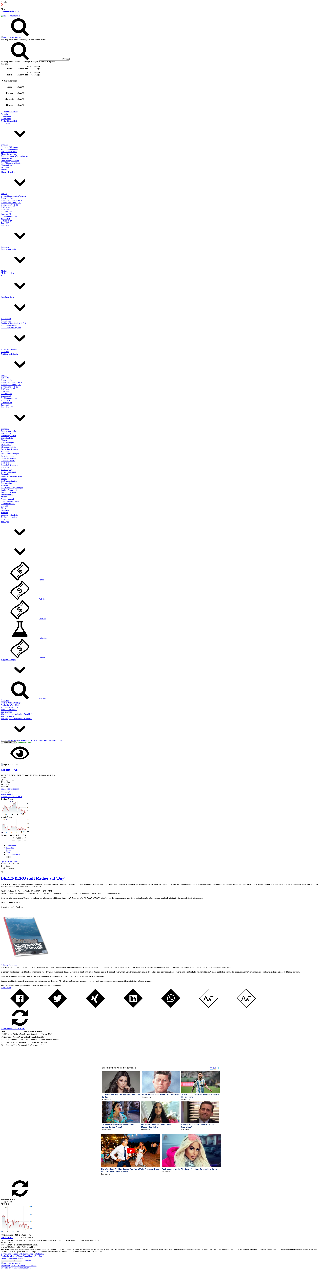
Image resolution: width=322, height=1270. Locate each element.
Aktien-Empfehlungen (26, 1256)
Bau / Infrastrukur (8, 433)
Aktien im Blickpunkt (9, 147)
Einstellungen (6, 712)
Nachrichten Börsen (9, 1256)
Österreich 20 (6, 221)
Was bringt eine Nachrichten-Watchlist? (16, 714)
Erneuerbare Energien (9, 449)
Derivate (42, 618)
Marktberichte (6, 158)
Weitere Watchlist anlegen (11, 703)
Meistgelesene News (9, 154)
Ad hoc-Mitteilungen (10, 11)
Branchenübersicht (8, 249)
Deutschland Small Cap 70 (11, 200)
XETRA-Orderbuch (9, 349)
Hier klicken (6, 988)
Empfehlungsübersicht (10, 161)
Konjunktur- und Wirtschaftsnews (14, 156)
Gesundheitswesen (8, 458)
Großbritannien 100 (9, 216)
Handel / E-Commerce (10, 465)
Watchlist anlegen (8, 716)
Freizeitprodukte (7, 456)
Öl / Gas (4, 506)
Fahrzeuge (5, 451)
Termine (4, 170)
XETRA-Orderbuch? (9, 354)
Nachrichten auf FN (9, 121)
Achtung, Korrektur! (9, 965)
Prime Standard (7, 794)
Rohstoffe (5, 510)
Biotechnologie (7, 438)
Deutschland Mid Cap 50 (11, 203)
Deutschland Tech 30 (9, 205)
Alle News (5, 123)
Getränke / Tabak (8, 460)
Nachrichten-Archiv (15, 1258)
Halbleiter (5, 463)
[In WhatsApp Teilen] (171, 1007)
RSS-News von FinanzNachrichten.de (16, 1268)
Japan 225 (5, 223)
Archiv (4, 275)
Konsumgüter (6, 483)
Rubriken (4, 145)
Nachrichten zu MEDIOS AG (13, 1029)
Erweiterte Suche (10, 111)
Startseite (4, 114)
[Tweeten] (57, 1007)
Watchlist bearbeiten (9, 710)
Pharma (4, 508)
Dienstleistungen (7, 442)
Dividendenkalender (9, 325)
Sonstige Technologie (9, 515)
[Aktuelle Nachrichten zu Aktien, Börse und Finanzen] (11, 16)
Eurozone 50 (6, 214)
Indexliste (5, 378)
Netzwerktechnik (8, 503)
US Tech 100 (6, 212)
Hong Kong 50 (7, 225)
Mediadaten (26, 1261)
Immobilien (5, 474)
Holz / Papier (6, 470)
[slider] (5, 870)
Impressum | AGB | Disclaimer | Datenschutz (18, 1265)
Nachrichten (6, 116)
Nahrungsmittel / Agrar (10, 501)
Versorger (5, 522)
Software (4, 513)
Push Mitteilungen (8, 743)
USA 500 (5, 209)
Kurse (8, 850)
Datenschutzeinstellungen (11, 1261)
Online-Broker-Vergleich (11, 328)
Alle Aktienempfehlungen (11, 163)
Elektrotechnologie (8, 447)
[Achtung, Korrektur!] (25, 963)
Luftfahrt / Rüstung (8, 492)
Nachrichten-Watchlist (10, 705)
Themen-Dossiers (8, 172)
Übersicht (5, 352)
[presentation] (7, 857)
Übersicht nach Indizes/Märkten (13, 196)
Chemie (4, 440)
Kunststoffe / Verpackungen (12, 488)
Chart (8, 852)
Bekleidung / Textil (8, 436)
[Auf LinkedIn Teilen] (133, 1007)
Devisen (42, 657)
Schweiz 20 (5, 218)
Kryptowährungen (8, 659)
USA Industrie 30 (8, 207)
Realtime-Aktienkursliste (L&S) (13, 323)
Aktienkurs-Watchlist (9, 707)
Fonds (41, 580)
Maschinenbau (7, 494)
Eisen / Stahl (6, 445)
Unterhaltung (6, 519)
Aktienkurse (6, 319)
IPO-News (5, 167)
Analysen (10, 848)
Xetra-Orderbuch (13, 854)
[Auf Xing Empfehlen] (95, 1007)
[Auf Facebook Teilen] (20, 1007)
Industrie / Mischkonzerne (11, 476)
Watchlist (42, 698)
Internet (4, 479)
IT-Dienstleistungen (9, 481)
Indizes (4, 194)
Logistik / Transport (9, 490)
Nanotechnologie (8, 499)
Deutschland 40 (7, 198)
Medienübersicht (7, 273)
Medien (4, 271)
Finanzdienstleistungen (10, 454)
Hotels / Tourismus (8, 472)
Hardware (5, 467)
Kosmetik (5, 485)
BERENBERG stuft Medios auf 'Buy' (33, 878)
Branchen (5, 247)
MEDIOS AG (7, 1238)
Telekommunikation (9, 517)
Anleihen (42, 599)
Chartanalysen (6, 165)
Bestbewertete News (9, 152)
